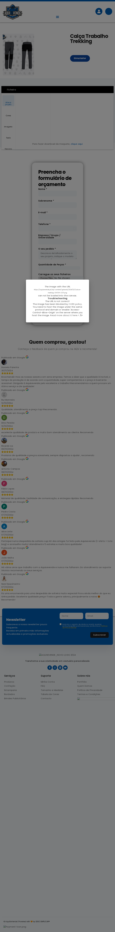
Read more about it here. (64, 315)
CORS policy (75, 304)
